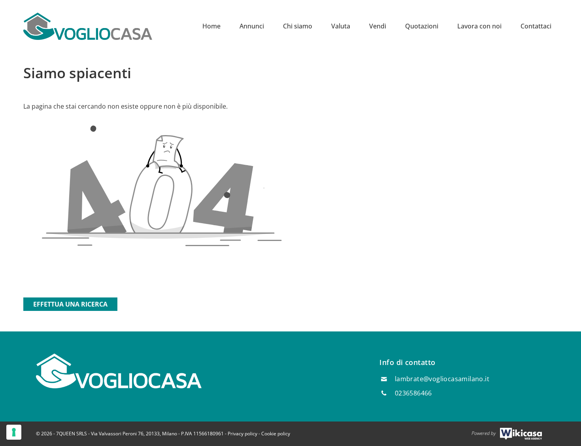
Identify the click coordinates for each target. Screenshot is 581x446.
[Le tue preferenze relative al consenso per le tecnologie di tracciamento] (13, 432)
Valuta (340, 26)
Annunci (252, 26)
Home (211, 26)
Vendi (377, 26)
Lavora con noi (479, 26)
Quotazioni (421, 26)
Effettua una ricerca (70, 304)
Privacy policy (242, 433)
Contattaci (536, 26)
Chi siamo (297, 26)
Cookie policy (275, 433)
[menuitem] (211, 26)
